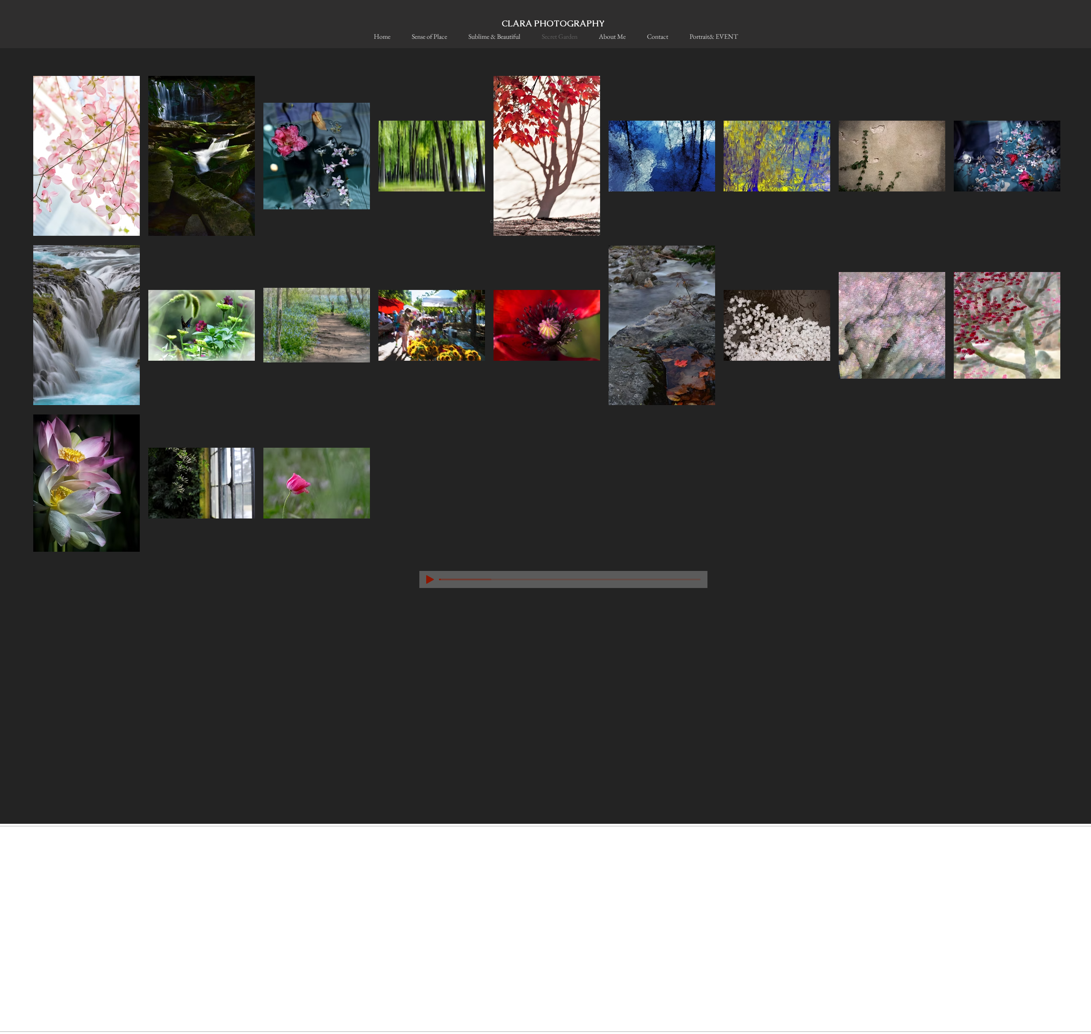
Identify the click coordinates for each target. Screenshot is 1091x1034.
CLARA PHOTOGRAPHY (553, 23)
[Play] (430, 579)
